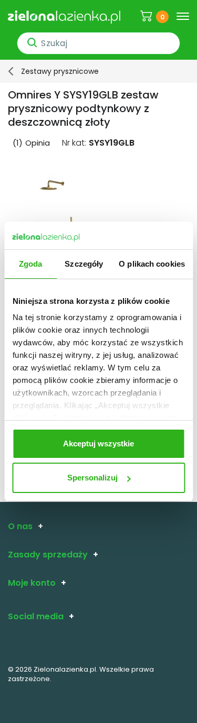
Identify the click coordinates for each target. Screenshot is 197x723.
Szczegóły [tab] (84, 263)
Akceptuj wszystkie (98, 443)
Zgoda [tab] (31, 263)
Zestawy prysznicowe (60, 71)
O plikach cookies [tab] (152, 263)
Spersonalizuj (92, 477)
